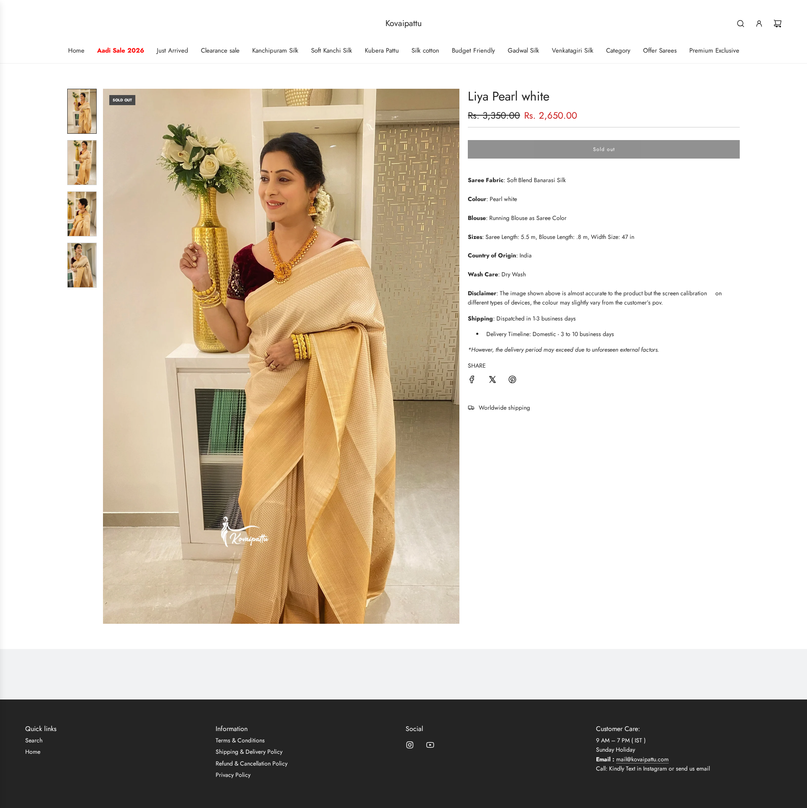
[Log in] (759, 23)
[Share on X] (492, 380)
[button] (109, 356)
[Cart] (777, 23)
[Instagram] (410, 745)
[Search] (740, 23)
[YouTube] (430, 745)
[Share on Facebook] (472, 380)
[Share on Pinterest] (512, 380)
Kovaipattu (403, 24)
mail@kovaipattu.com (642, 759)
